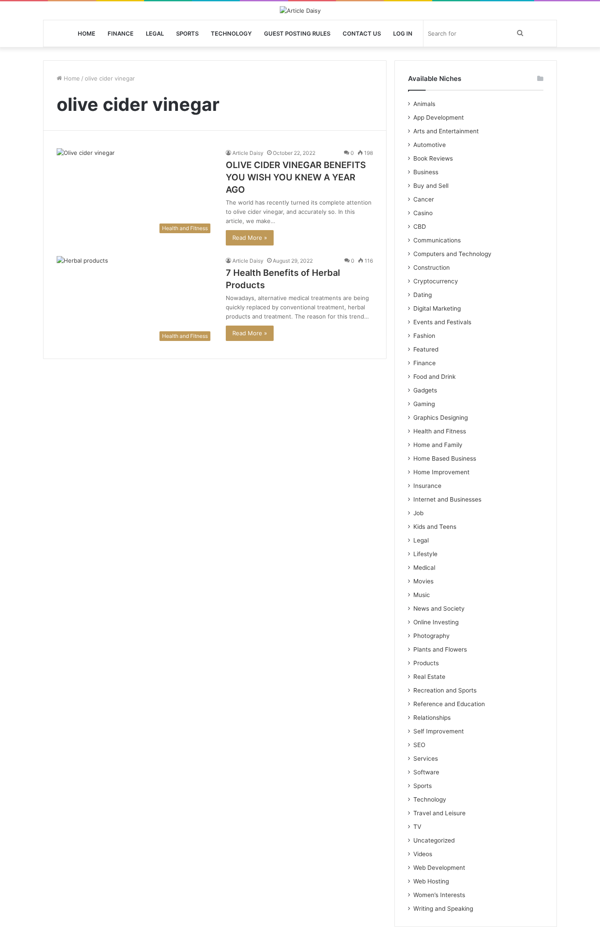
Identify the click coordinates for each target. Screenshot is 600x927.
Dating (422, 294)
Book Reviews (433, 158)
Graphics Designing (440, 417)
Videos (422, 853)
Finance (121, 33)
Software (426, 772)
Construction (431, 267)
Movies (423, 581)
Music (421, 594)
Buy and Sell (430, 185)
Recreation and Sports (445, 690)
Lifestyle (425, 553)
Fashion (424, 335)
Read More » (249, 237)
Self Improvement (438, 731)
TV (417, 826)
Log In (402, 33)
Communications (437, 240)
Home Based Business (444, 458)
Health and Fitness (439, 431)
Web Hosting (431, 881)
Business (425, 172)
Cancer (423, 199)
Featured (425, 349)
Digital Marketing (437, 308)
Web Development (439, 867)
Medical (424, 567)
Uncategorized (434, 840)
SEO (419, 744)
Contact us (362, 33)
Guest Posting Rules (297, 33)
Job (418, 513)
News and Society (439, 608)
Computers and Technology (452, 253)
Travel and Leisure (439, 813)
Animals (424, 103)
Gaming (424, 403)
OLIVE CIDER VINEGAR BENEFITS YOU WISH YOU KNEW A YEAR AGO (296, 177)
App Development (438, 117)
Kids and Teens (434, 526)
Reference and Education (449, 703)
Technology (231, 33)
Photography (431, 635)
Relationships (432, 717)
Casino (423, 212)
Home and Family (438, 444)
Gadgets (425, 390)
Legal (155, 33)
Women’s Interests (439, 894)
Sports (187, 33)
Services (425, 758)
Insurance (427, 485)
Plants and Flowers (440, 649)
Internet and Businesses (447, 499)
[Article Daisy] (300, 10)
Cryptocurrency (435, 281)
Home (86, 33)
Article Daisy (248, 153)
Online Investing (436, 622)
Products (426, 663)
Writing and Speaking (443, 908)
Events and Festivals (442, 322)
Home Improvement (441, 472)
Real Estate (429, 676)
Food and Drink (434, 376)
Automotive (429, 144)
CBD (419, 226)
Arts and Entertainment (446, 131)
